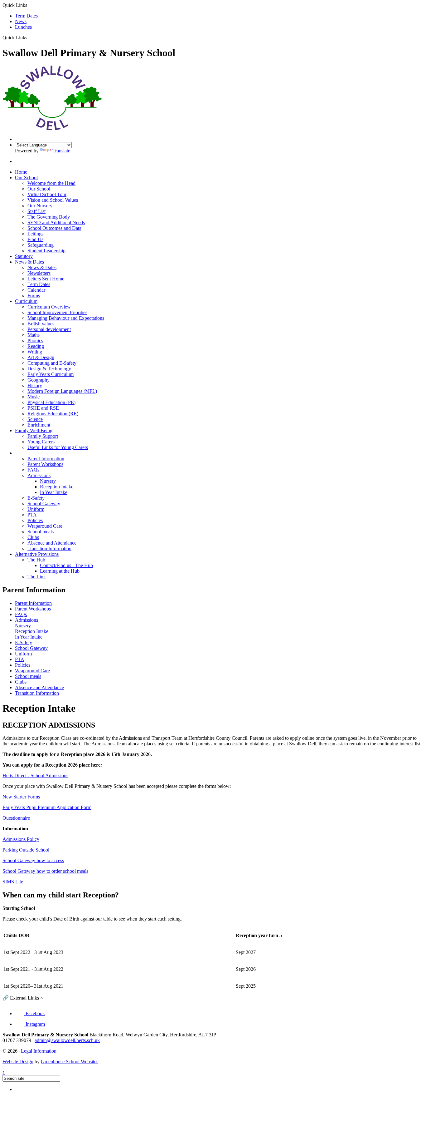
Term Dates (26, 15)
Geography (38, 380)
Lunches (23, 27)
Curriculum (26, 301)
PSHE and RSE (43, 408)
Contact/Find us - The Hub (66, 565)
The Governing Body (48, 217)
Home (21, 172)
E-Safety (36, 498)
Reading (35, 346)
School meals (40, 531)
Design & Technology (49, 368)
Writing (34, 351)
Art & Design (40, 357)
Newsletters (39, 273)
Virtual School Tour (46, 194)
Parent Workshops (45, 464)
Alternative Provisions (37, 554)
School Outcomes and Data (54, 228)
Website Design (17, 1061)
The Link (36, 576)
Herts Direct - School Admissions (35, 775)
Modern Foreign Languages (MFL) (62, 391)
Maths (33, 335)
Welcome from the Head (51, 183)
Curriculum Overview (49, 306)
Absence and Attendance (51, 543)
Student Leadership (46, 250)
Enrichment (38, 424)
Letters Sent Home (45, 278)
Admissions (39, 475)
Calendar (36, 290)
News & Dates (29, 261)
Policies (35, 520)
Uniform (35, 509)
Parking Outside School (25, 849)
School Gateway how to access (33, 860)
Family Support (42, 436)
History (34, 385)
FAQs (33, 469)
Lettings (35, 233)
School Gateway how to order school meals (45, 871)
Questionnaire (16, 818)
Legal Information (38, 1051)
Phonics (35, 340)
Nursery (48, 481)
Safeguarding (40, 245)
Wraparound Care (44, 526)
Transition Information (49, 548)
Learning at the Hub (60, 571)
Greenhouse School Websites (69, 1061)
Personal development (49, 329)
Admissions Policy (20, 839)
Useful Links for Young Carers (57, 447)
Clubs (33, 537)
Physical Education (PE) (51, 402)
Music (33, 396)
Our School (26, 177)
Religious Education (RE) (52, 413)
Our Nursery (39, 205)
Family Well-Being (33, 430)
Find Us (35, 239)
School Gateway (43, 503)
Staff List (36, 211)
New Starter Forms (21, 796)
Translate (61, 150)
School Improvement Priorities (57, 312)
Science (35, 419)
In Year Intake (53, 492)
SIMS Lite (12, 881)
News (21, 21)
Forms (33, 295)
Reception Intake (56, 486)
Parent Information (33, 453)
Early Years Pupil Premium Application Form (46, 807)
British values (40, 323)
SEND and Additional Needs (56, 222)
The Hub (36, 559)
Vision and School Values (52, 200)
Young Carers (41, 441)
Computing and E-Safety (51, 363)
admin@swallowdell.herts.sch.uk (67, 1040)
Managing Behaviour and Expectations (65, 318)
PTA (32, 514)
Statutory (24, 256)
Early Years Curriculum (50, 374)
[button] (29, 37)
